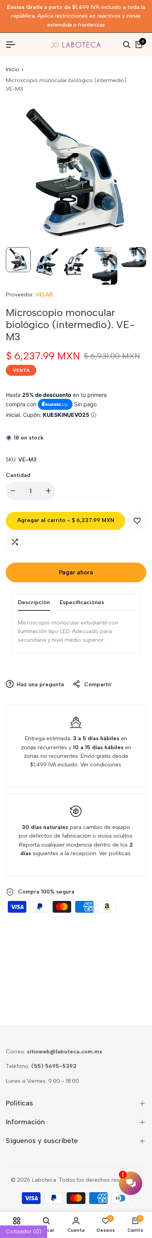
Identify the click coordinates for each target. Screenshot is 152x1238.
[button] (137, 521)
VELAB (44, 294)
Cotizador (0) (23, 1231)
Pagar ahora (76, 572)
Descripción (34, 602)
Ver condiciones (100, 764)
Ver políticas (115, 853)
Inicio (12, 69)
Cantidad (18, 475)
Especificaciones (82, 602)
